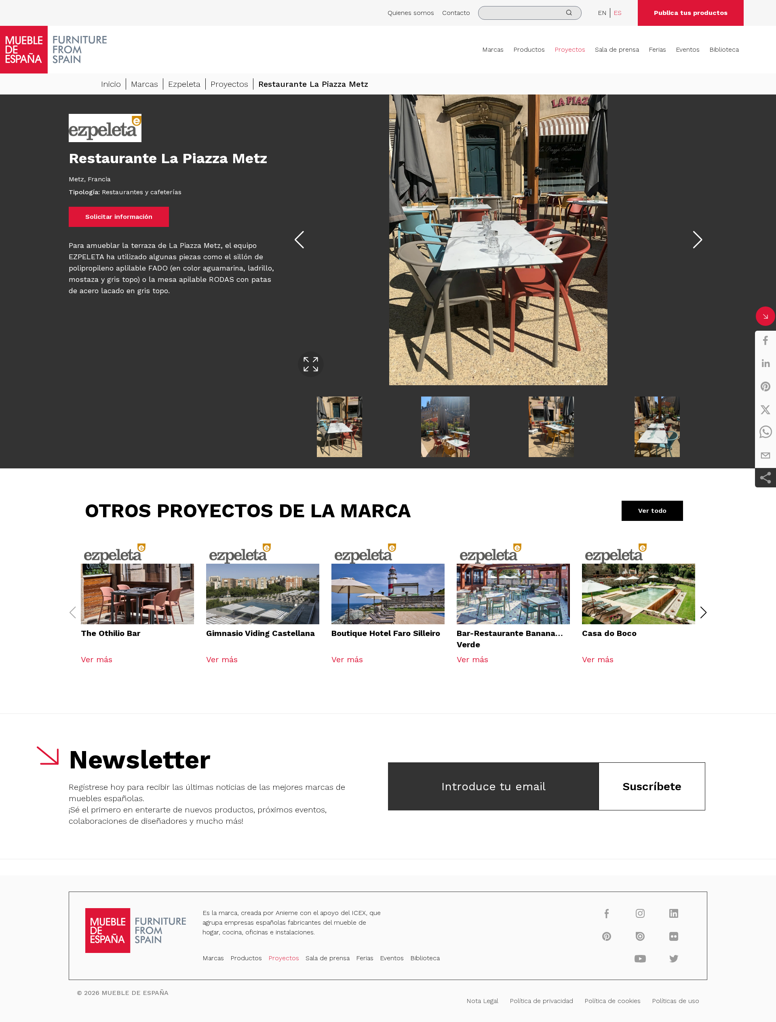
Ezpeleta (184, 84)
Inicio (111, 84)
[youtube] (640, 958)
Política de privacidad (541, 1001)
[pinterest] (765, 386)
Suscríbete (651, 786)
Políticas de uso (675, 1001)
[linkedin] (765, 363)
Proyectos (570, 49)
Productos (529, 49)
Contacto (456, 13)
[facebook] (765, 340)
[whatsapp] (765, 432)
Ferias (657, 49)
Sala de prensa (617, 49)
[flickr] (674, 936)
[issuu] (640, 936)
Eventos (688, 49)
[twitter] (765, 409)
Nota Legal (482, 1001)
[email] (765, 455)
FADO (158, 268)
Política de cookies (612, 1001)
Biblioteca (724, 49)
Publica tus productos (691, 13)
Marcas (493, 49)
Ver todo (652, 510)
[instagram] (640, 913)
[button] (703, 612)
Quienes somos (411, 13)
